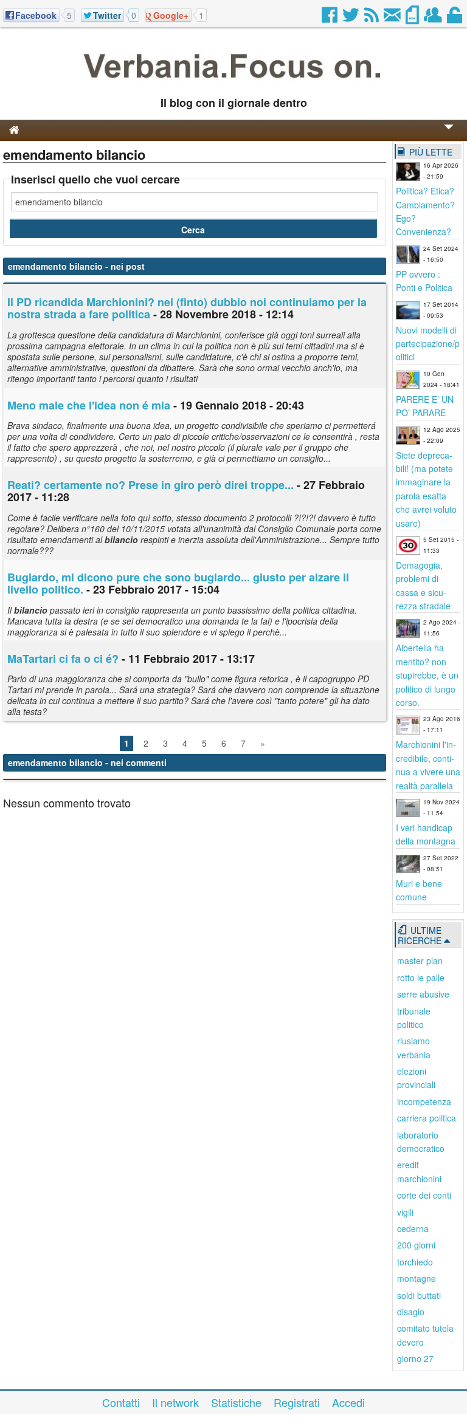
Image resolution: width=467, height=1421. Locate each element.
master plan (420, 960)
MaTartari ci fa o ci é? (63, 658)
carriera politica (426, 1118)
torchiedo (415, 1262)
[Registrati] (434, 18)
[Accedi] (455, 18)
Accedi (348, 1402)
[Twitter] (351, 18)
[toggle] (449, 135)
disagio (410, 1312)
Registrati (297, 1402)
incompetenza (424, 1101)
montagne (416, 1278)
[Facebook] (330, 18)
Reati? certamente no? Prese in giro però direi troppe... (150, 485)
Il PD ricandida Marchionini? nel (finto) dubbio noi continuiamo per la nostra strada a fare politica (187, 308)
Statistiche (236, 1402)
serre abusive (423, 994)
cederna (413, 1228)
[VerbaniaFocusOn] (233, 83)
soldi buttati (419, 1295)
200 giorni (416, 1245)
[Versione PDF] (413, 18)
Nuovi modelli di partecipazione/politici (428, 343)
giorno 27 (415, 1358)
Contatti (121, 1402)
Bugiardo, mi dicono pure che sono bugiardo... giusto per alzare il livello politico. (178, 583)
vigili (405, 1212)
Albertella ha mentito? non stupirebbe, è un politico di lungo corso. (427, 675)
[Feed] (372, 18)
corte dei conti (424, 1195)
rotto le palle (421, 977)
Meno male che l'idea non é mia (88, 405)
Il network (175, 1402)
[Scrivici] (393, 18)
